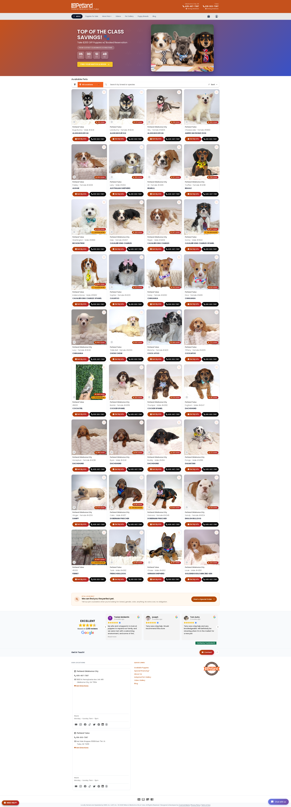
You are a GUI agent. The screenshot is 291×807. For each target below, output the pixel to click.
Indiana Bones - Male (84, 295)
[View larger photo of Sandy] (216, 478)
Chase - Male (156, 570)
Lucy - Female (81, 350)
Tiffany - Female (195, 350)
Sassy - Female (157, 295)
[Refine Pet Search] (75, 84)
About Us (138, 674)
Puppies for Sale (91, 16)
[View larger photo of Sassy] (179, 257)
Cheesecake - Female (197, 130)
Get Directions (82, 686)
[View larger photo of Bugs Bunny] (104, 92)
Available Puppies (141, 668)
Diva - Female (194, 295)
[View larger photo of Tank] (141, 532)
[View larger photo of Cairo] (141, 478)
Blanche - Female (157, 350)
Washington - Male (83, 240)
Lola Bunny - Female (122, 130)
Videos (118, 16)
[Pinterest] (99, 724)
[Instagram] (80, 724)
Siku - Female (156, 130)
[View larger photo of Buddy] (179, 422)
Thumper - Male (157, 405)
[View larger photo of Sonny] (216, 202)
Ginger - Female (82, 515)
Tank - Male (118, 570)
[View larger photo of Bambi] (141, 367)
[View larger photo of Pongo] (216, 422)
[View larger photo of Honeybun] (104, 422)
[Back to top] (217, 652)
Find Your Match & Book (93, 64)
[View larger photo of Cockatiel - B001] (104, 367)
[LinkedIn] (103, 724)
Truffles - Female (195, 185)
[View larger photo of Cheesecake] (216, 92)
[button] (218, 627)
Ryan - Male (118, 460)
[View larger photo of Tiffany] (216, 312)
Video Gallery (139, 680)
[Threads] (106, 724)
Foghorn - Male (194, 405)
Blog (154, 16)
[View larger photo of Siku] (179, 92)
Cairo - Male (118, 515)
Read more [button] (213, 637)
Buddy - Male (156, 460)
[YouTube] (76, 724)
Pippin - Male (156, 240)
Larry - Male (118, 185)
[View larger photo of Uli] (179, 147)
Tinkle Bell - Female (121, 350)
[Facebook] (85, 724)
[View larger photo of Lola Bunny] (141, 92)
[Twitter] (94, 724)
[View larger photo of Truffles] (216, 147)
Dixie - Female (119, 240)
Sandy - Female (195, 515)
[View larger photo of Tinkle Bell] (141, 312)
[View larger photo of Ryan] (141, 422)
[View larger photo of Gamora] (179, 478)
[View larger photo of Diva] (216, 257)
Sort (213, 84)
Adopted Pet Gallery (142, 677)
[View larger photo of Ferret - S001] (104, 532)
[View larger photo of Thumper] (179, 367)
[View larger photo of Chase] (179, 532)
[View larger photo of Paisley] (104, 147)
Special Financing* (141, 671)
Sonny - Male (194, 240)
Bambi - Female (120, 405)
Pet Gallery (129, 16)
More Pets (106, 16)
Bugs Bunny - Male (83, 130)
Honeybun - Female (84, 460)
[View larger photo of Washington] (104, 202)
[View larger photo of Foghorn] (216, 367)
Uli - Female (155, 185)
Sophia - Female (120, 295)
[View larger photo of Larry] (141, 147)
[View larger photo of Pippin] (179, 202)
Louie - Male (193, 570)
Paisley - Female (82, 185)
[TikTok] (90, 724)
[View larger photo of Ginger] (104, 478)
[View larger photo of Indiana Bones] (104, 257)
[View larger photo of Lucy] (104, 312)
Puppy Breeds (143, 16)
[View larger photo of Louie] (216, 532)
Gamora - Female (158, 515)
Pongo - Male (194, 460)
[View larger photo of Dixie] (141, 202)
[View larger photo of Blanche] (179, 312)
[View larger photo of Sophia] (141, 257)
